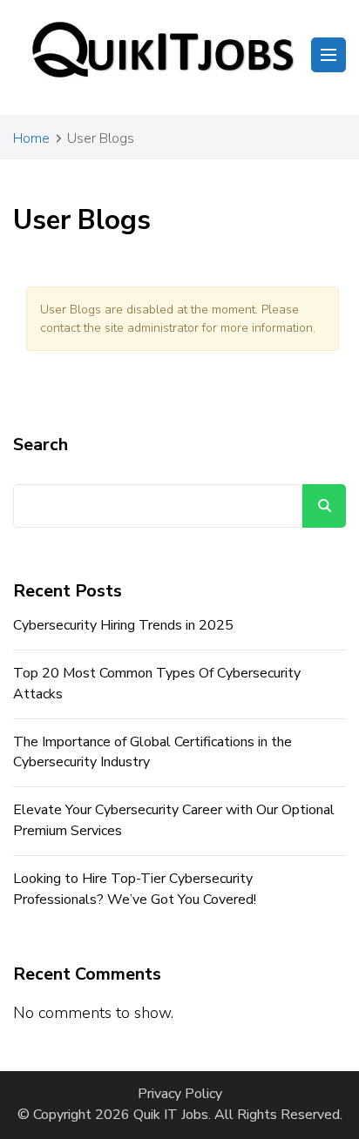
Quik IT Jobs (170, 1114)
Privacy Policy (180, 1093)
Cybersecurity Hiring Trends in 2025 (123, 625)
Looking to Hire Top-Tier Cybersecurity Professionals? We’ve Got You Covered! (134, 889)
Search (40, 444)
